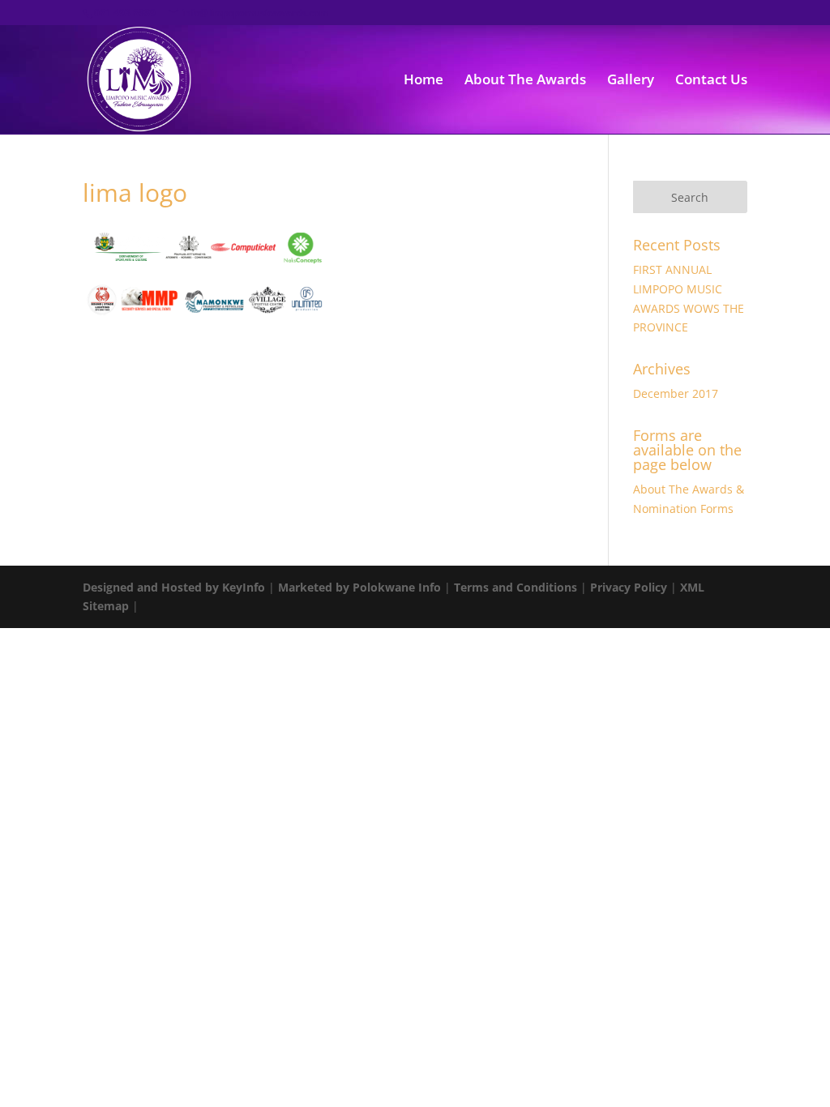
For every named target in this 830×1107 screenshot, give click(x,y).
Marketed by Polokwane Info (359, 587)
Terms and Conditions (515, 587)
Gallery (630, 81)
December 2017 (675, 393)
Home (423, 81)
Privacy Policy (628, 587)
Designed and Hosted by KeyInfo (174, 587)
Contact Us (711, 81)
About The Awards (525, 81)
